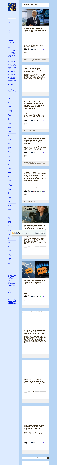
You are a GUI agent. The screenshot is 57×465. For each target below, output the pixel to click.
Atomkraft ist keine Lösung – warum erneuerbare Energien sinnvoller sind (33, 70)
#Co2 (37, 162)
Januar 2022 (9, 168)
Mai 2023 (9, 148)
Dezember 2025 (10, 107)
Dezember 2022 (10, 155)
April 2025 (9, 118)
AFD (11, 286)
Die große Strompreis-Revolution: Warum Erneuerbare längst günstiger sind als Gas (34, 282)
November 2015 (10, 254)
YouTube (9, 292)
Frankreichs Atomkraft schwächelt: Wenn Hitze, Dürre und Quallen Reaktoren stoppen (12, 53)
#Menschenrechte (13, 279)
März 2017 (9, 238)
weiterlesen (26, 80)
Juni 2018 (9, 218)
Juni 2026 (9, 99)
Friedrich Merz (10, 290)
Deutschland (10, 289)
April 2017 (9, 237)
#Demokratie (10, 271)
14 (13, 302)
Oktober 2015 (10, 255)
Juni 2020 (9, 189)
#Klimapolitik (13, 277)
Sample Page (9, 37)
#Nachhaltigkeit (13, 283)
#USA (11, 285)
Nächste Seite (48, 458)
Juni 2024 (9, 131)
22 (14, 303)
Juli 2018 (9, 217)
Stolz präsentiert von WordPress (38, 463)
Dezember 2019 (10, 197)
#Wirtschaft (14, 285)
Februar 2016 (9, 250)
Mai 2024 (9, 132)
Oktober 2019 (10, 200)
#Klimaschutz (10, 278)
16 (15, 302)
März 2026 (9, 103)
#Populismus (11, 284)
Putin (10, 291)
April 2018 (9, 221)
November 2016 (10, 242)
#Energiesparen (39, 59)
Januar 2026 (9, 106)
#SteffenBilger (30, 60)
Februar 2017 (9, 239)
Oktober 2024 (10, 126)
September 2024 (10, 127)
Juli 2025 (9, 114)
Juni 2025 (9, 115)
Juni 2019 (9, 202)
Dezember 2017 (10, 226)
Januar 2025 (9, 122)
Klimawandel (39, 60)
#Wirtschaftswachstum (35, 60)
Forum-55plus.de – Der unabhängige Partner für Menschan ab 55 (12, 27)
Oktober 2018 (10, 213)
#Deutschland (10, 272)
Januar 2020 (9, 196)
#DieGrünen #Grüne (26, 163)
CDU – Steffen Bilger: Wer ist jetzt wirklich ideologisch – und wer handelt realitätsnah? (12, 91)
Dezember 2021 (10, 169)
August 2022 (9, 159)
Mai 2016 (9, 246)
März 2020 (9, 193)
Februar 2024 (9, 136)
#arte (34, 162)
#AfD (9, 268)
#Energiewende (10, 273)
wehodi (31, 59)
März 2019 (9, 206)
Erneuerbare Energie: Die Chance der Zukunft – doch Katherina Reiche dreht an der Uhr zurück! (34, 331)
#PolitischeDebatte (26, 60)
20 (12, 303)
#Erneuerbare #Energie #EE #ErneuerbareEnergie (35, 163)
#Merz (9, 280)
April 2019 (9, 205)
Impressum (9, 30)
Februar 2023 (9, 152)
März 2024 (9, 135)
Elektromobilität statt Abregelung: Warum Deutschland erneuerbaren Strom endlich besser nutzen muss (35, 30)
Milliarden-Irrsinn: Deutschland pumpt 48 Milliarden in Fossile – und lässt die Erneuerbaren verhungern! (34, 427)
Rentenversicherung (13, 291)
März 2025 (9, 119)
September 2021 (10, 172)
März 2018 (9, 222)
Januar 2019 (9, 209)
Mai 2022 (9, 163)
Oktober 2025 (10, 110)
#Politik (9, 284)
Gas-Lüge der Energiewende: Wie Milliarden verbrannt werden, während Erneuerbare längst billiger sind (34, 141)
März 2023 (9, 151)
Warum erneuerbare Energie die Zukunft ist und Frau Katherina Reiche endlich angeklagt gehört (34, 381)
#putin (13, 284)
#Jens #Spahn (10, 277)
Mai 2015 (9, 262)
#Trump (9, 285)
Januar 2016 (9, 251)
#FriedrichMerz (11, 276)
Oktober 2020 (10, 185)
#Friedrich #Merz (12, 275)
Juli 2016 (9, 243)
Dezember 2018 (10, 210)
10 (8, 302)
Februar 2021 (9, 180)
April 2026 (9, 102)
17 (8, 303)
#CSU (39, 162)
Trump (15, 291)
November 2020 (10, 184)
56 (38, 457)
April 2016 (9, 247)
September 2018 (10, 214)
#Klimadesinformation (43, 59)
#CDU (15, 268)
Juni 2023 (9, 147)
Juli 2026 (9, 98)
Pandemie (9, 291)
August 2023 (9, 144)
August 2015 (9, 258)
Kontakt (9, 33)
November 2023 (10, 140)
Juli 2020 (9, 188)
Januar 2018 (9, 225)
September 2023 (10, 143)
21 (13, 303)
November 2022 (10, 156)
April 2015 (9, 263)
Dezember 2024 (10, 123)
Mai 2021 (9, 176)
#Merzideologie (10, 283)
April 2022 (9, 164)
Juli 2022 (9, 160)
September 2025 (10, 111)
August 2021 (9, 173)
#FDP (42, 163)
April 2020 (9, 192)
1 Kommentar (39, 256)
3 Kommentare (39, 355)
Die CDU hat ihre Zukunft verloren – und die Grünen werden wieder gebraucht (12, 43)
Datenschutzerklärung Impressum (28, 463)
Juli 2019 (9, 201)
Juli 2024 (9, 130)
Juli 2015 (9, 259)
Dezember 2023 (10, 139)
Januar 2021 (9, 181)
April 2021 (9, 177)
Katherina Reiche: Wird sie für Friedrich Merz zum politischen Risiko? (12, 65)
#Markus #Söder (9, 279)
